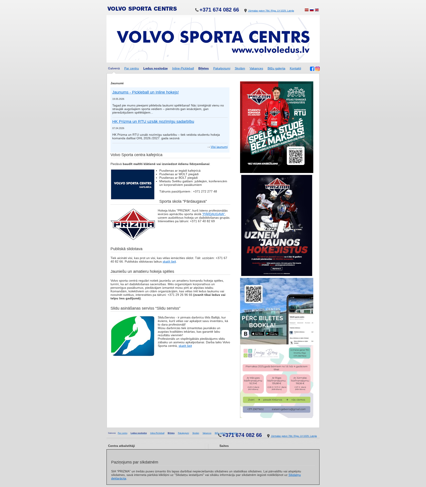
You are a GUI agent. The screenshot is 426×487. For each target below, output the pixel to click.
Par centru (131, 68)
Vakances (256, 68)
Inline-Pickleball (183, 68)
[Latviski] (306, 10)
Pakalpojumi (221, 68)
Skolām (240, 68)
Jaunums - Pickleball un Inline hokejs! (145, 92)
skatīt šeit (169, 261)
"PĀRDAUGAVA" (213, 214)
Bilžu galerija (276, 68)
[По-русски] (312, 10)
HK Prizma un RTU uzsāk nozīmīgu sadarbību (153, 121)
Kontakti (295, 68)
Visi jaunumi (219, 147)
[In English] (317, 10)
